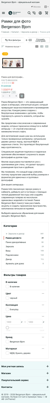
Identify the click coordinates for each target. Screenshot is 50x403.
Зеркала (25, 246)
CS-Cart (22, 397)
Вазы (25, 251)
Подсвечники (25, 255)
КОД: (3, 80)
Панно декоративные (25, 242)
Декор (25, 259)
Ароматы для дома (25, 263)
